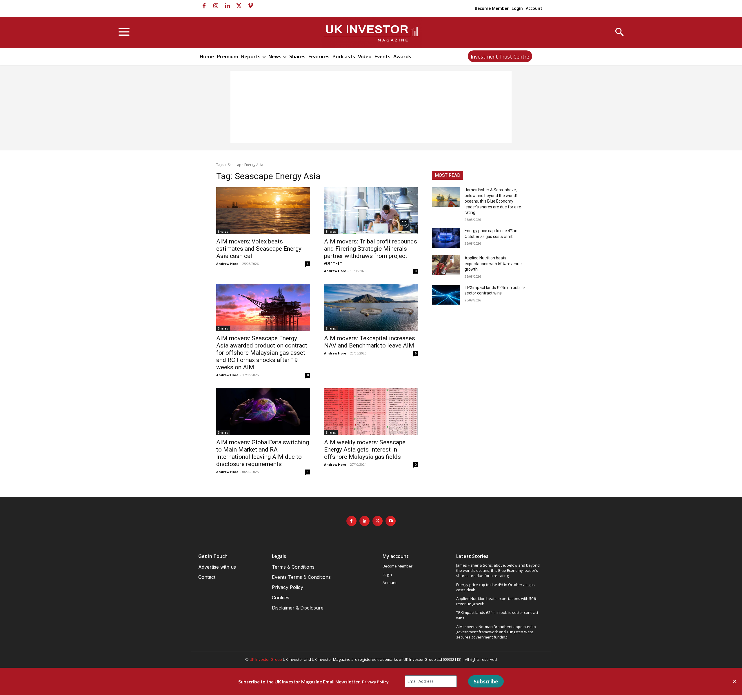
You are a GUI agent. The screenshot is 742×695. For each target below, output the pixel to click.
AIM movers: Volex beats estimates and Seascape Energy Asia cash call (258, 248)
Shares (223, 232)
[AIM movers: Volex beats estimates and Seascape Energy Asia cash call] (263, 210)
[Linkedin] (227, 6)
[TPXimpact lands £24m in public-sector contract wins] (446, 295)
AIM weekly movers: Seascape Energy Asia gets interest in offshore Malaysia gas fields (364, 449)
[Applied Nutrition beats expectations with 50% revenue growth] (446, 265)
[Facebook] (204, 6)
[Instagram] (215, 6)
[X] (239, 6)
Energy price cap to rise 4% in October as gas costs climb (495, 587)
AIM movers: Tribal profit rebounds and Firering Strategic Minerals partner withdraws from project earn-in (370, 252)
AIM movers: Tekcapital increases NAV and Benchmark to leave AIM (369, 342)
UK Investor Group (266, 659)
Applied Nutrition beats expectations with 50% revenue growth (493, 264)
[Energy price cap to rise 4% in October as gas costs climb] (446, 238)
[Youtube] (390, 521)
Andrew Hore (227, 263)
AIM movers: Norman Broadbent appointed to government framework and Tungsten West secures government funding (496, 632)
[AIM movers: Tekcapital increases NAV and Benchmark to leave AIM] (371, 307)
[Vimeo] (250, 6)
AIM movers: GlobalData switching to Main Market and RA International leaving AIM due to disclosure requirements (262, 453)
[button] (619, 32)
